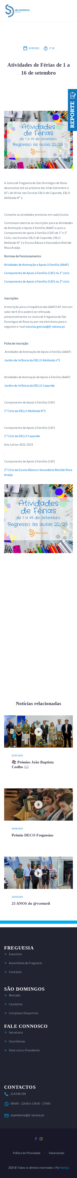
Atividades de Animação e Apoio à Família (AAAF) (36, 265)
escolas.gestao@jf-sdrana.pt (45, 326)
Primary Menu (69, 11)
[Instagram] (41, 1138)
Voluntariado (56, 1153)
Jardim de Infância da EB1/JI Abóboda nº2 (32, 360)
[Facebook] (36, 1138)
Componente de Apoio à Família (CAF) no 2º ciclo (36, 281)
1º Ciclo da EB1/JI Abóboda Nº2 (25, 411)
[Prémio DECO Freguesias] (38, 804)
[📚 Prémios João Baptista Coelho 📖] (38, 732)
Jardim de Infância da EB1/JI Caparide (29, 385)
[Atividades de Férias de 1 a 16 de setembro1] (38, 518)
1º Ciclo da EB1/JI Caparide (22, 436)
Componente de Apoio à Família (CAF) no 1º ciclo (36, 273)
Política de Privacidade (26, 1153)
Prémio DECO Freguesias (32, 835)
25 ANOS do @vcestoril (31, 903)
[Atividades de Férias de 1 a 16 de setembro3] (38, 658)
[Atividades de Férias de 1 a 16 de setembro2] (38, 588)
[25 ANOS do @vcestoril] (38, 873)
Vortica (64, 1167)
